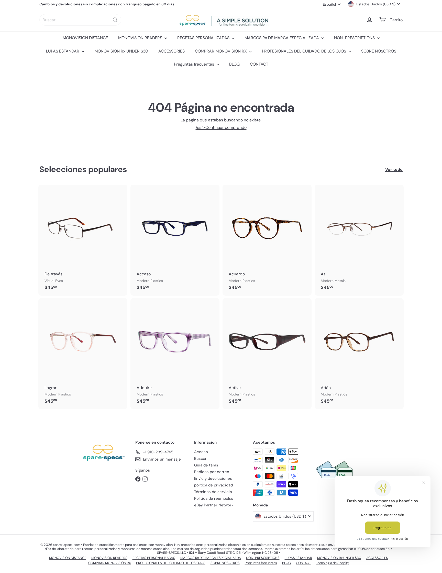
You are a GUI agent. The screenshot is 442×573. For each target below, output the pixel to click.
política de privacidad (213, 485)
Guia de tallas (206, 465)
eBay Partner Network (214, 505)
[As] (359, 240)
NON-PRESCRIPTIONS (355, 37)
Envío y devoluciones (213, 478)
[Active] (267, 353)
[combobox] (80, 20)
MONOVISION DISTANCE (85, 37)
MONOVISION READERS (140, 37)
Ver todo (394, 169)
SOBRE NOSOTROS (378, 51)
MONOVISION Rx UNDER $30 (121, 51)
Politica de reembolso (213, 498)
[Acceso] (174, 240)
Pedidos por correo (211, 471)
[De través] (82, 240)
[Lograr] (82, 353)
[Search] (115, 20)
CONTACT (259, 64)
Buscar (200, 458)
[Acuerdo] (267, 240)
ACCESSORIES (171, 51)
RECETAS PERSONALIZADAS (203, 37)
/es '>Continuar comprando (221, 127)
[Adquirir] (174, 353)
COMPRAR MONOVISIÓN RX (221, 51)
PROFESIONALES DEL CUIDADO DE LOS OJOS (304, 51)
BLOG (234, 64)
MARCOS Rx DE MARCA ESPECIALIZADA (282, 37)
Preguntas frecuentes (194, 64)
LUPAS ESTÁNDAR (63, 51)
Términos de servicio (213, 491)
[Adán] (359, 353)
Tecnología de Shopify (332, 563)
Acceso (201, 451)
